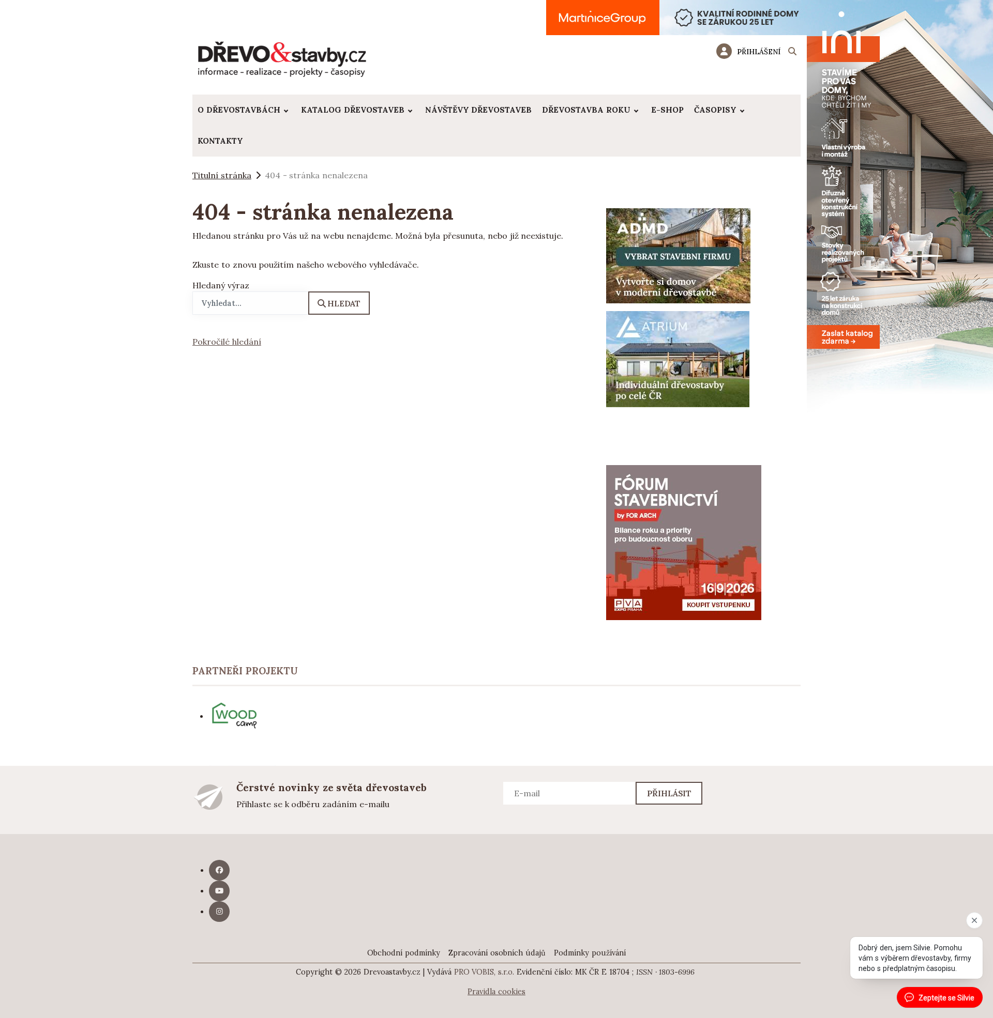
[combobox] (250, 303)
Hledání (792, 52)
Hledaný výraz (220, 285)
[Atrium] (677, 358)
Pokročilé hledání (226, 341)
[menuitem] (244, 110)
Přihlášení (758, 51)
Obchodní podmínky (403, 953)
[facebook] (219, 870)
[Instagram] (219, 911)
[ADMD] (678, 255)
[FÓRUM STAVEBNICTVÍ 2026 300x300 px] (683, 541)
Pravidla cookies (496, 991)
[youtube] (219, 891)
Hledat (343, 303)
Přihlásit (669, 793)
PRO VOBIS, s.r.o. (484, 972)
